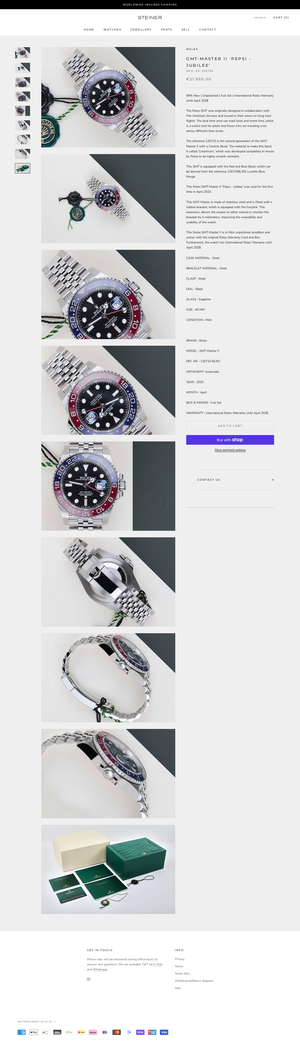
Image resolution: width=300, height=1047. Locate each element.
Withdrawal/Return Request (194, 981)
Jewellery (141, 29)
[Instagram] (88, 978)
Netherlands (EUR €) (35, 1021)
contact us (208, 479)
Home (89, 29)
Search (260, 17)
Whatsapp (100, 969)
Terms (179, 966)
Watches (112, 29)
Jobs (178, 988)
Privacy (179, 959)
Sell (186, 29)
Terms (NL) (182, 973)
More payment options (230, 450)
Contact (207, 29)
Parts (166, 29)
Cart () (281, 17)
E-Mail (158, 964)
